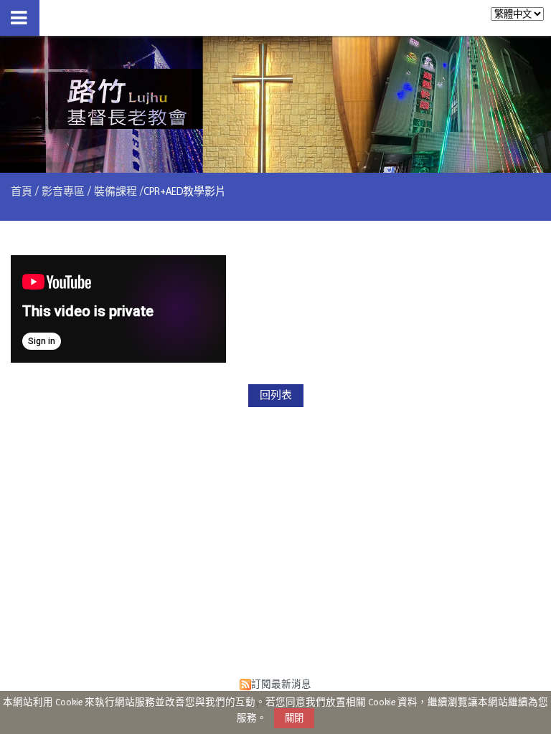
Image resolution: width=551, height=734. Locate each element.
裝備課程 (115, 191)
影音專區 (63, 191)
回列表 (276, 395)
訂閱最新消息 (281, 684)
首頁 (21, 191)
